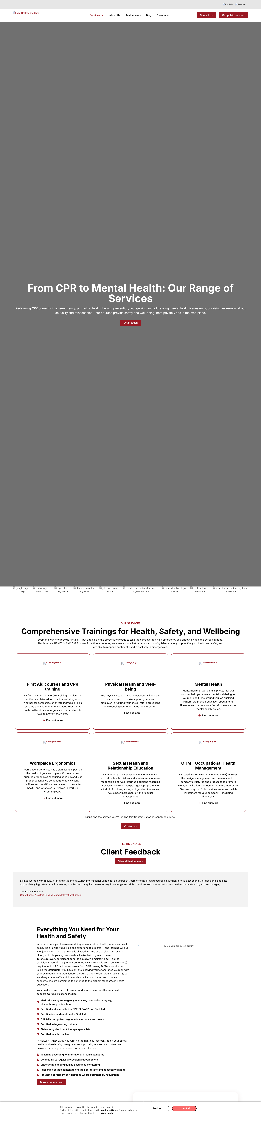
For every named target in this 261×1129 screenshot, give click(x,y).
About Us (114, 15)
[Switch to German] (240, 4)
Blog (148, 15)
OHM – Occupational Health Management (208, 765)
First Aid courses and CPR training (52, 686)
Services (95, 15)
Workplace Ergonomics (53, 763)
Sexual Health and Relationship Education (130, 765)
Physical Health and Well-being (130, 686)
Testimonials (133, 15)
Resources (163, 15)
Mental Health (208, 684)
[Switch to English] (228, 4)
